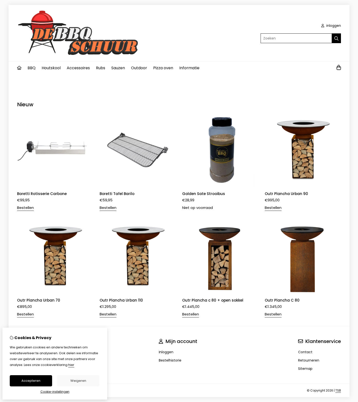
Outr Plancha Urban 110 (121, 300)
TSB (338, 390)
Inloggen (166, 352)
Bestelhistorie (170, 360)
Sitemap (305, 368)
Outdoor (139, 68)
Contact (305, 352)
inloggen (333, 25)
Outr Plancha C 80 (282, 300)
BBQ (32, 68)
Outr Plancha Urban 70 (38, 300)
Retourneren (308, 360)
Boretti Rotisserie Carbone (42, 193)
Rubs (100, 68)
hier (71, 365)
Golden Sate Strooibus (203, 193)
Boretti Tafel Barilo (117, 193)
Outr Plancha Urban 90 (286, 193)
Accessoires (78, 68)
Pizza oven (163, 68)
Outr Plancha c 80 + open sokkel (212, 300)
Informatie (189, 68)
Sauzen (118, 68)
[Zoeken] (336, 38)
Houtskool (51, 68)
